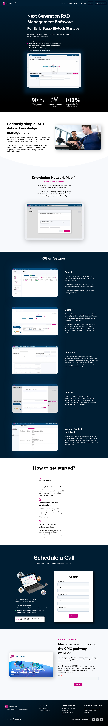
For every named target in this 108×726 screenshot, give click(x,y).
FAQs (80, 3)
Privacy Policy (85, 719)
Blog (84, 3)
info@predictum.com (44, 710)
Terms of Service (75, 719)
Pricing (70, 3)
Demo (75, 3)
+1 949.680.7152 (43, 709)
